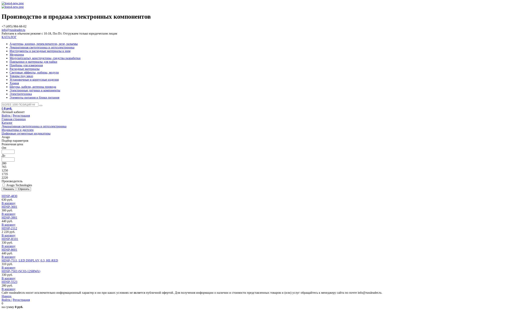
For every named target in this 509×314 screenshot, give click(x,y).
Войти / (7, 115)
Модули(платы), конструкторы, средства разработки (45, 58)
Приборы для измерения (26, 65)
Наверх (7, 296)
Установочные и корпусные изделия (34, 79)
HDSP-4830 (9, 196)
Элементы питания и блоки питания (34, 97)
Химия (14, 83)
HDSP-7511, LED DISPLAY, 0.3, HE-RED (30, 260)
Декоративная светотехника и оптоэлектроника (42, 47)
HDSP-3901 (9, 217)
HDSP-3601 (9, 206)
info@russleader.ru (13, 30)
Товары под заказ (21, 76)
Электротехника (21, 94)
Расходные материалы (25, 69)
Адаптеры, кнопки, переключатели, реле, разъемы (44, 44)
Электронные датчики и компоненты (35, 90)
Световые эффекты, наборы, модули (34, 72)
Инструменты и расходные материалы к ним (40, 51)
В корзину (9, 203)
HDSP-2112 (9, 228)
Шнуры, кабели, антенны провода (33, 86)
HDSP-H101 (10, 239)
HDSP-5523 (9, 282)
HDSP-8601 (9, 249)
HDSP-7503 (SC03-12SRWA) (21, 271)
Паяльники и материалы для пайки (33, 61)
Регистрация (21, 115)
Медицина (17, 54)
